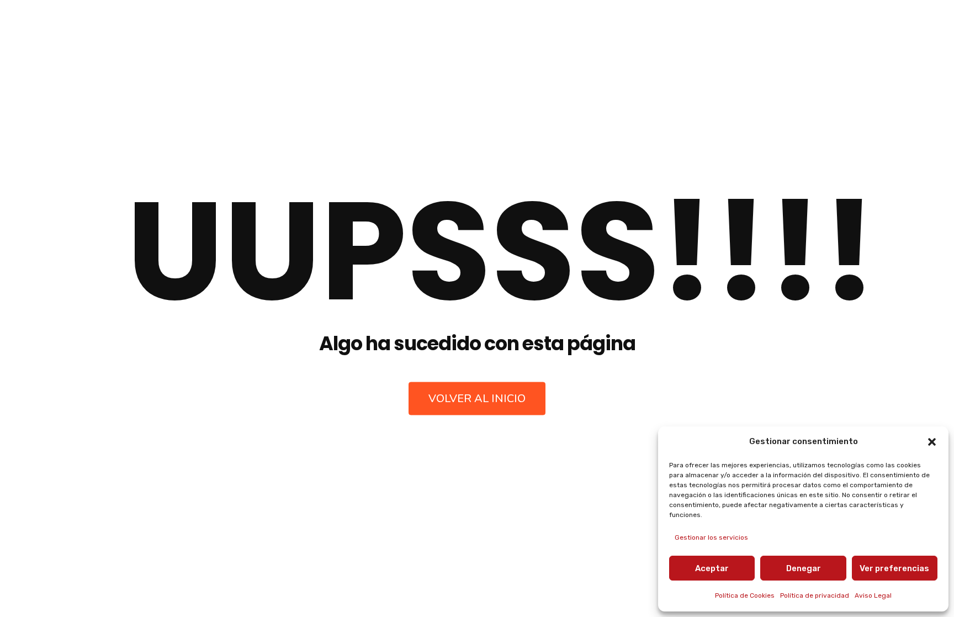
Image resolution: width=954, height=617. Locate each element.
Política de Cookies (745, 595)
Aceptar (712, 568)
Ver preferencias (894, 568)
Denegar (803, 568)
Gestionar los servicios (711, 537)
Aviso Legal (873, 595)
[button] (931, 441)
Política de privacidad (814, 595)
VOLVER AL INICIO (477, 398)
